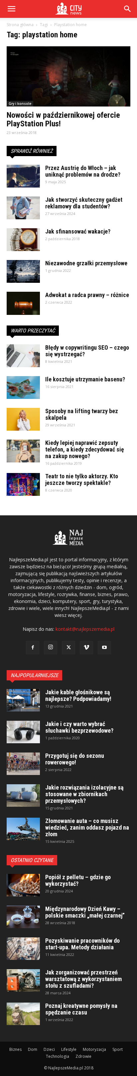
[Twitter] (68, 647)
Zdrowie (83, 1056)
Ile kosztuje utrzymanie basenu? (85, 379)
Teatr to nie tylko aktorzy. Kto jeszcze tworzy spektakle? (81, 479)
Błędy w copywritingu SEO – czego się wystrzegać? (87, 351)
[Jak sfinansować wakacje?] (23, 239)
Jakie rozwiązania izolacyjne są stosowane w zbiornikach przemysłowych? (84, 794)
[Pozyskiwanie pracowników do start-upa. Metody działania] (23, 948)
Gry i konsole (20, 103)
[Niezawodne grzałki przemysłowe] (23, 271)
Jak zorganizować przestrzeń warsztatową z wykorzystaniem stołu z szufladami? (83, 979)
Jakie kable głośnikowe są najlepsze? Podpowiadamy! (78, 695)
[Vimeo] (86, 647)
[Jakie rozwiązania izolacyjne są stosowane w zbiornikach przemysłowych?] (23, 795)
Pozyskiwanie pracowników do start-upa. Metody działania (82, 944)
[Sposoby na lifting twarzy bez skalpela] (23, 419)
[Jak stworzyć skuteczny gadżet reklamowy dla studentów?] (23, 207)
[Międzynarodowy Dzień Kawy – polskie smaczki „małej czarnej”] (23, 917)
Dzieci (49, 1049)
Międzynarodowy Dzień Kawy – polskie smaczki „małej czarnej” (85, 912)
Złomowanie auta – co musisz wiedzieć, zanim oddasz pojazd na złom (87, 827)
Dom (32, 1049)
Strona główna (20, 24)
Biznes (15, 1049)
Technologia (57, 1056)
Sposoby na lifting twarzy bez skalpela (81, 414)
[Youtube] (104, 647)
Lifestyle (68, 1049)
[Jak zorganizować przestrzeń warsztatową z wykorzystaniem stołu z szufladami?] (23, 980)
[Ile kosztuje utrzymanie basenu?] (23, 387)
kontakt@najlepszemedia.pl (85, 629)
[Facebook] (32, 647)
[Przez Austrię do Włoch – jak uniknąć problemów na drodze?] (23, 176)
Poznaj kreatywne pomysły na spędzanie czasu (81, 1009)
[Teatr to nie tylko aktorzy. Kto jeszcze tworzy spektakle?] (23, 484)
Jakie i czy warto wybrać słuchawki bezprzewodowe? (79, 727)
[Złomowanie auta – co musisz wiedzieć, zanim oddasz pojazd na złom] (23, 829)
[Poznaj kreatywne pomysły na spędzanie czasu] (23, 1014)
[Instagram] (50, 647)
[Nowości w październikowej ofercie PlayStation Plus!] (68, 76)
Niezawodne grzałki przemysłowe (86, 263)
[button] (127, 9)
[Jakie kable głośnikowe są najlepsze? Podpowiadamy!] (23, 700)
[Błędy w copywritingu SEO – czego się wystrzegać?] (23, 355)
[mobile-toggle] (11, 9)
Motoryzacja (94, 1049)
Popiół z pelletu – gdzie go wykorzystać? (78, 880)
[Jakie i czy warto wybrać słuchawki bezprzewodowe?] (23, 732)
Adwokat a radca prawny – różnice (87, 294)
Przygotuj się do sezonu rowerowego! (74, 759)
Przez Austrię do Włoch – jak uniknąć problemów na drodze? (82, 171)
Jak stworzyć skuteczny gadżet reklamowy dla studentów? (83, 203)
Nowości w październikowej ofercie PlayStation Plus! (63, 119)
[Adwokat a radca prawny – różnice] (23, 303)
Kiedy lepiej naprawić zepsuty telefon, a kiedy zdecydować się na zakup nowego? (84, 449)
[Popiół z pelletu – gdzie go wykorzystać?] (23, 885)
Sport (117, 1049)
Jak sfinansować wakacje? (77, 231)
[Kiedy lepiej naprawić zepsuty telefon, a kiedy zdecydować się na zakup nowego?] (23, 451)
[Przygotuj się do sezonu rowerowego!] (23, 764)
